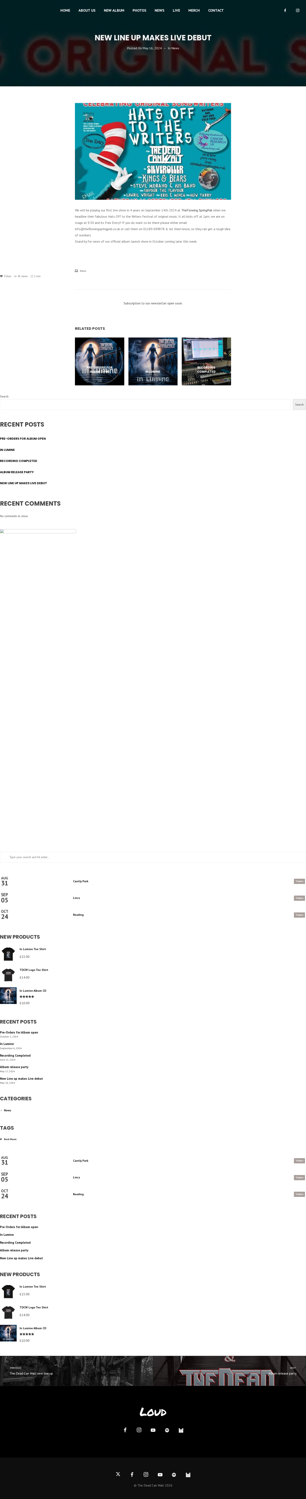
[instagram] (297, 10)
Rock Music (10, 1139)
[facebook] (285, 10)
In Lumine (7, 450)
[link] (196, 210)
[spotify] (167, 1430)
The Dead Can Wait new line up (31, 1371)
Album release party (17, 472)
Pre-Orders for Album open (23, 439)
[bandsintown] (181, 1430)
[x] (118, 1475)
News (175, 48)
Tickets (299, 881)
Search (4, 396)
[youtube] (153, 1432)
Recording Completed (18, 461)
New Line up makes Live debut (23, 483)
